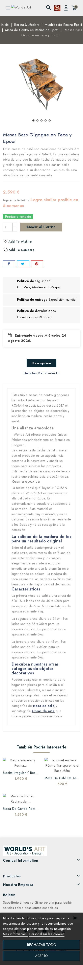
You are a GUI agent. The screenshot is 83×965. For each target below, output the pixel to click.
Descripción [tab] (41, 363)
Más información (15, 934)
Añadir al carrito (41, 227)
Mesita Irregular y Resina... (23, 772)
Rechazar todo (41, 944)
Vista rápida (25, 762)
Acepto (41, 955)
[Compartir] (9, 264)
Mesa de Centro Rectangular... (26, 808)
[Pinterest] (37, 264)
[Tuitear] (23, 264)
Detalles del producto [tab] (42, 373)
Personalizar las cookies (46, 934)
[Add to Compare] (17, 762)
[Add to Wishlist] (9, 762)
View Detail (33, 762)
